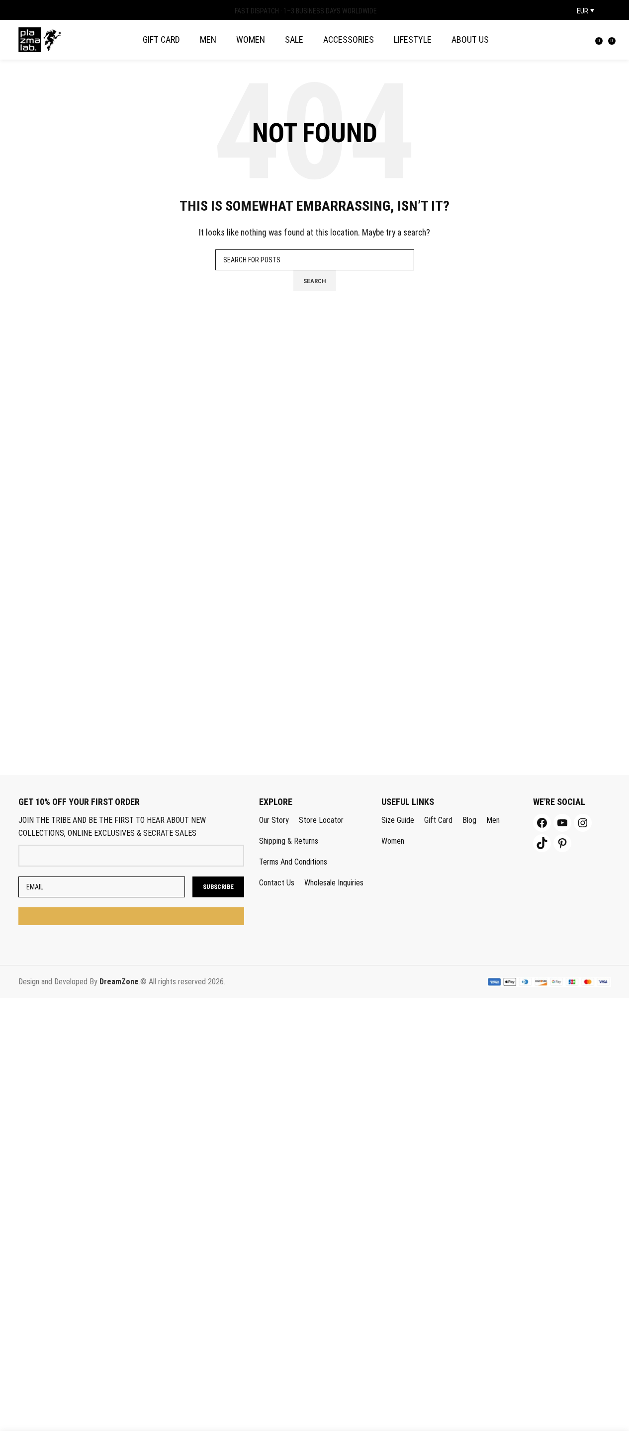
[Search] (588, 40)
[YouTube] (562, 823)
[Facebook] (542, 823)
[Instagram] (583, 823)
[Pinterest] (562, 843)
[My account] (574, 40)
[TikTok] (542, 843)
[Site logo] (40, 39)
